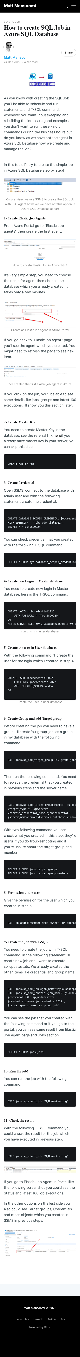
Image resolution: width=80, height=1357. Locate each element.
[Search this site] (66, 6)
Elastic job (12, 21)
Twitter (52, 1319)
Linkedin (38, 1319)
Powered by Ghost (40, 1327)
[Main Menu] (74, 6)
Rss (63, 1319)
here (57, 435)
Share (69, 52)
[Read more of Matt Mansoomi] (8, 47)
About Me (23, 1319)
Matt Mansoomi (20, 6)
